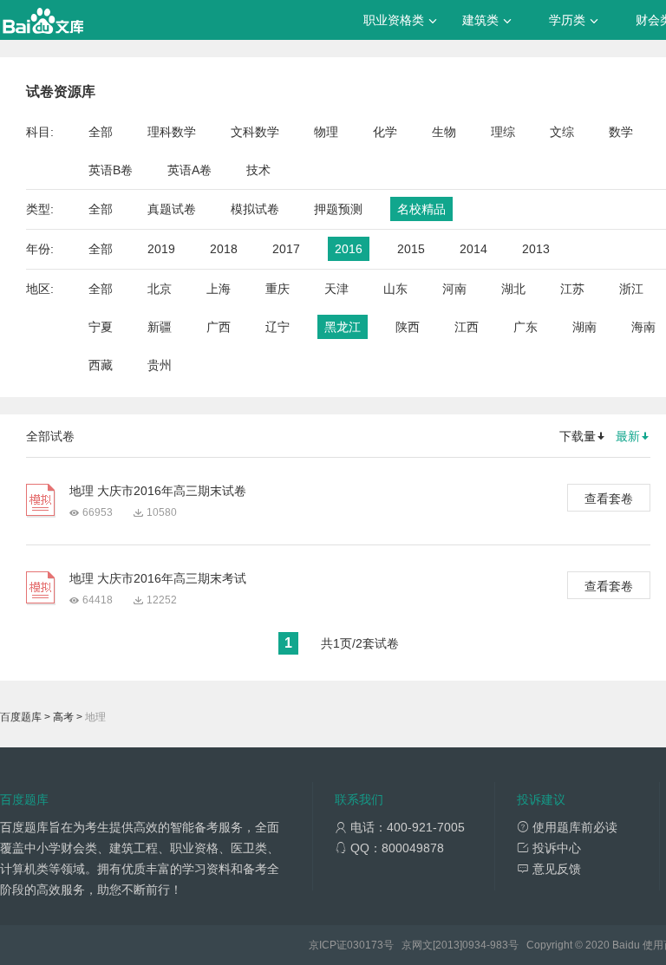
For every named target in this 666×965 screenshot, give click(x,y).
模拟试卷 (255, 209)
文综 (562, 132)
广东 (525, 327)
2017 (286, 249)
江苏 (572, 289)
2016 (348, 249)
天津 (336, 289)
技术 (258, 170)
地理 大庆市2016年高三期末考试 (157, 578)
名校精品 (421, 209)
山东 (395, 289)
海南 (643, 327)
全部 (100, 132)
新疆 (159, 327)
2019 (161, 249)
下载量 (577, 436)
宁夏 (100, 327)
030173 (365, 945)
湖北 (513, 289)
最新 (628, 436)
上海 (218, 289)
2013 (536, 249)
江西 (466, 327)
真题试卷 (171, 209)
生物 (444, 132)
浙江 (631, 289)
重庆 (277, 289)
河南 (454, 289)
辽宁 (277, 327)
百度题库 (21, 717)
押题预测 (338, 209)
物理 (326, 132)
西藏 (100, 365)
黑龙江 (342, 327)
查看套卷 (608, 498)
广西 (218, 327)
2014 (473, 249)
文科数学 (255, 132)
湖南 (584, 327)
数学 (621, 132)
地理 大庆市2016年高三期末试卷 (157, 491)
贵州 (159, 365)
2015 (411, 249)
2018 (224, 249)
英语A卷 (189, 170)
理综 (503, 132)
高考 (63, 717)
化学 (385, 132)
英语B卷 (110, 170)
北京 (159, 289)
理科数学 (171, 132)
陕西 (407, 327)
